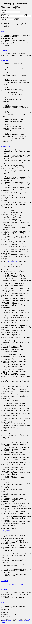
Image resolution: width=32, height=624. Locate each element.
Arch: (26, 14)
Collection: (4, 17)
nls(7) (20, 584)
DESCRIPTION (5, 147)
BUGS (2, 603)
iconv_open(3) (6, 530)
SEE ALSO (4, 581)
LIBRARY (4, 50)
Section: (4, 14)
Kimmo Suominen (6, 620)
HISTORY (4, 589)
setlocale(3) (12, 261)
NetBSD (28, 619)
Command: (4, 10)
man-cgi (19, 620)
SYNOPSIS (4, 60)
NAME (2, 32)
